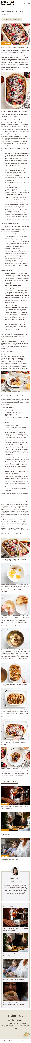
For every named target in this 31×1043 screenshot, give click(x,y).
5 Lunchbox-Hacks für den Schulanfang (11, 859)
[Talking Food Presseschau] (7, 3)
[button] (25, 3)
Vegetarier (6, 43)
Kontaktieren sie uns (15, 898)
